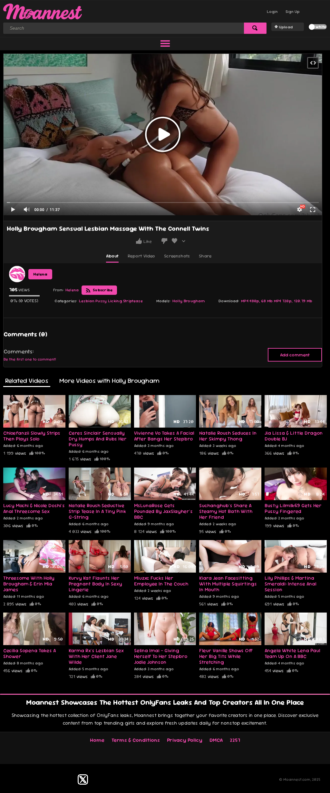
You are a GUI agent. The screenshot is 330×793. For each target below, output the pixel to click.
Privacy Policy (184, 740)
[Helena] (17, 274)
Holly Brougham (188, 301)
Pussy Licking (108, 301)
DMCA (216, 740)
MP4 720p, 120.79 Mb (293, 301)
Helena (40, 274)
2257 (235, 740)
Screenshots (177, 256)
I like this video (139, 241)
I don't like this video (164, 241)
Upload (286, 27)
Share (205, 256)
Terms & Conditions (136, 740)
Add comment (295, 355)
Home (97, 740)
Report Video (141, 256)
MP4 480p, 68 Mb (257, 301)
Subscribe (102, 290)
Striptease (133, 301)
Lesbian (86, 301)
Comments (18, 351)
